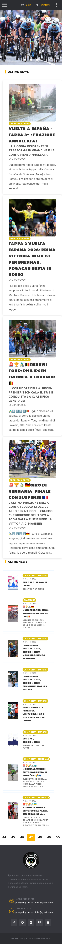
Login (28, 5)
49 (49, 837)
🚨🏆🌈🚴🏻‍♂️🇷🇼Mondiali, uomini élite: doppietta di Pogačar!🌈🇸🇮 (35, 770)
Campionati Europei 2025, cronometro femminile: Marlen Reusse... (35, 683)
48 (40, 837)
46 (22, 837)
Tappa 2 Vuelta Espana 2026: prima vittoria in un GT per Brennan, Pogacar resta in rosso (32, 259)
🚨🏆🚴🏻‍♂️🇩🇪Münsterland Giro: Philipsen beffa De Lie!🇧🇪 (36, 611)
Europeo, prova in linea (35, 584)
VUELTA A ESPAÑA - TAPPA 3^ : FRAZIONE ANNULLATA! (32, 135)
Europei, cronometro (31, 740)
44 (4, 837)
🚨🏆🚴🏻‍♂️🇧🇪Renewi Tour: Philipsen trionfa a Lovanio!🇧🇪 (32, 374)
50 (58, 837)
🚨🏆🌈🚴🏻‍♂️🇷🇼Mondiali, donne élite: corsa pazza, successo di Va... (35, 809)
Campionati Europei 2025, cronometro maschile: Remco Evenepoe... (34, 652)
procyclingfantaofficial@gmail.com (34, 902)
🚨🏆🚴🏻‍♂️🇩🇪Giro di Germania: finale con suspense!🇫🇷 (30, 491)
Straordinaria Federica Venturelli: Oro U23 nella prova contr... (34, 714)
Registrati (44, 5)
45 (13, 837)
